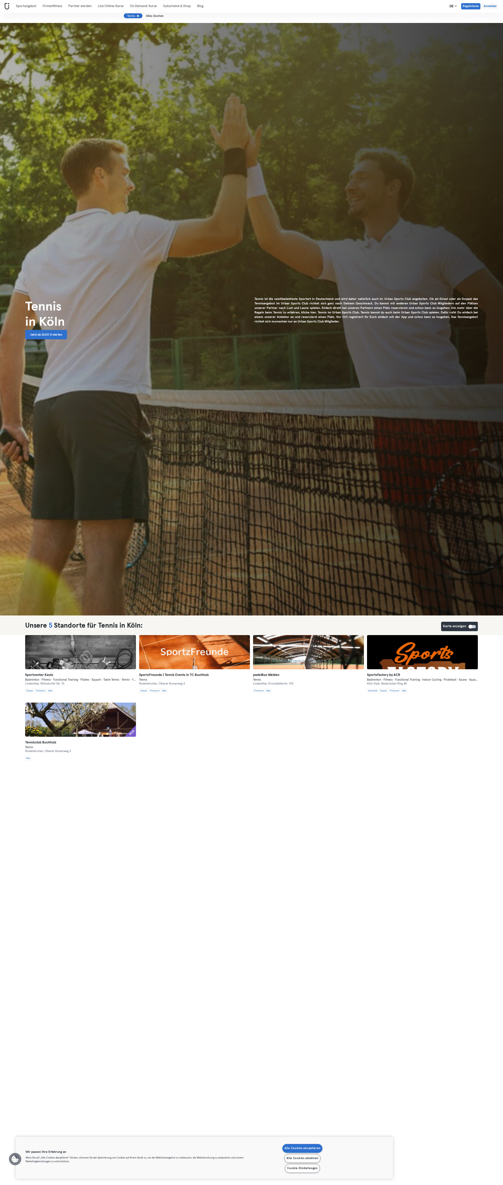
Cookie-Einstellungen (302, 1168)
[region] (204, 1158)
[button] (15, 1159)
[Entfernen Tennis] (138, 15)
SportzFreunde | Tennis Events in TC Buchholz (174, 675)
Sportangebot (26, 6)
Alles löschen (155, 16)
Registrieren (471, 6)
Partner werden (80, 6)
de (452, 6)
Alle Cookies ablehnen (302, 1158)
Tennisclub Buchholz (40, 742)
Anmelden (490, 6)
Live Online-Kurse (111, 6)
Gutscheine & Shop (177, 6)
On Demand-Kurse (143, 6)
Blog (200, 6)
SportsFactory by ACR (383, 675)
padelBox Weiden (266, 675)
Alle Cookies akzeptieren (302, 1148)
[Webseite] (6, 6)
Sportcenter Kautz (39, 675)
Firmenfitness (52, 6)
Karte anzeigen (472, 626)
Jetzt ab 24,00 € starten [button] (46, 334)
